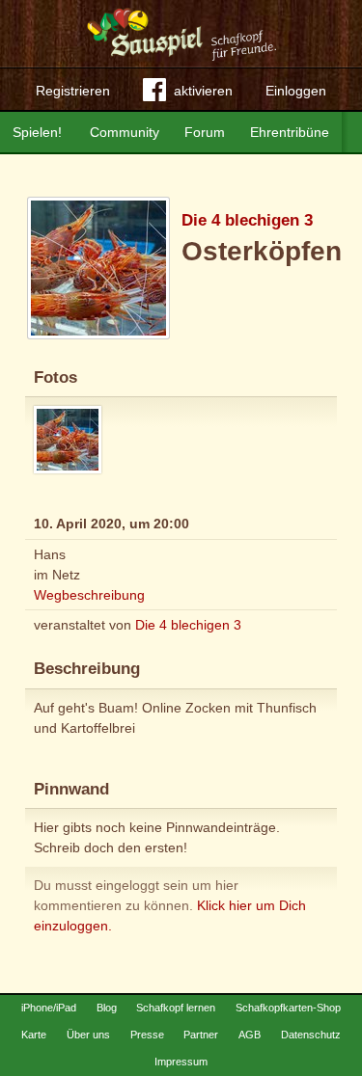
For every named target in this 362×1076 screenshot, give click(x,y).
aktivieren (203, 90)
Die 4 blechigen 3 (247, 220)
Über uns (88, 1034)
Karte (33, 1034)
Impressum (181, 1061)
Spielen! (37, 132)
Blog (107, 1007)
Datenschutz (311, 1034)
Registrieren (73, 90)
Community (124, 132)
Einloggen (295, 90)
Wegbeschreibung (89, 595)
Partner (200, 1034)
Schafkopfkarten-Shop (288, 1007)
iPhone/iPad (48, 1007)
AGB (249, 1034)
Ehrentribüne (289, 132)
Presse (147, 1034)
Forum (204, 132)
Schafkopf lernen (175, 1007)
